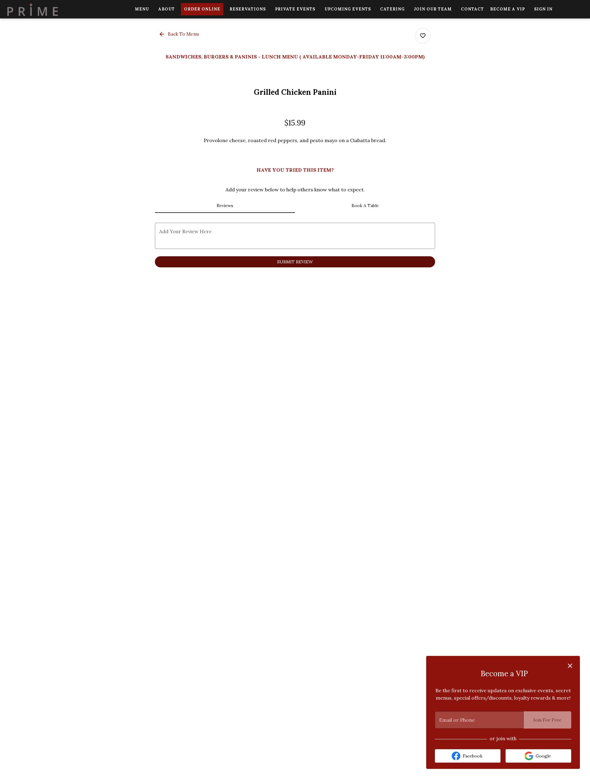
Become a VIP (507, 9)
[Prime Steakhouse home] (32, 9)
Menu (142, 9)
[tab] (225, 205)
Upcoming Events (347, 9)
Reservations (248, 9)
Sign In (543, 9)
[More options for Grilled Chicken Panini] (422, 35)
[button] (179, 34)
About (166, 9)
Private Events (295, 9)
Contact (472, 9)
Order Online (202, 9)
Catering (392, 9)
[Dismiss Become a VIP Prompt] (570, 665)
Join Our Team (433, 9)
